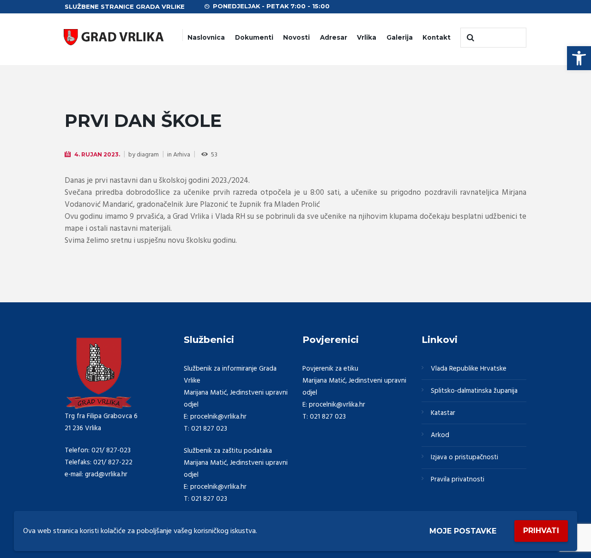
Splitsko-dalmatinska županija (474, 390)
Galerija (399, 37)
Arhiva (181, 155)
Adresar (333, 37)
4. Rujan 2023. (97, 154)
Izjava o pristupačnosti (464, 457)
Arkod (440, 435)
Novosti (296, 37)
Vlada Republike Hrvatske (469, 368)
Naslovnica (206, 37)
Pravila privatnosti (457, 479)
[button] (579, 58)
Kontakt (436, 37)
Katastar (443, 413)
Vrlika (366, 37)
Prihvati (541, 530)
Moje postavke (462, 531)
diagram (148, 155)
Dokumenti (254, 37)
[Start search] (469, 38)
